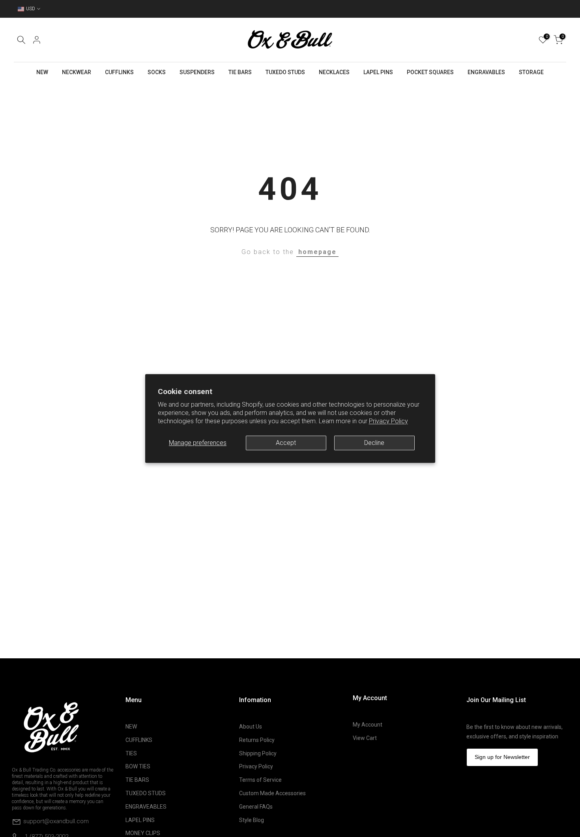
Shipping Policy (258, 753)
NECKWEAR (76, 72)
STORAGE (531, 72)
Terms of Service (260, 780)
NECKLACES (334, 72)
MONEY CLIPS (142, 833)
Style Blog (251, 820)
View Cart (365, 738)
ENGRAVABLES (486, 72)
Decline (374, 443)
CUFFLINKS (119, 72)
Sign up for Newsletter (502, 757)
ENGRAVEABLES (146, 806)
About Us (250, 726)
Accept (286, 443)
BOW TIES (137, 766)
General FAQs (256, 806)
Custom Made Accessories (272, 793)
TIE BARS (240, 72)
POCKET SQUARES (430, 72)
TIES (131, 753)
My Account (367, 724)
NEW (42, 72)
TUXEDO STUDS (285, 72)
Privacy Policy (388, 421)
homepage (317, 252)
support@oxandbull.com (56, 821)
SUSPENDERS (197, 72)
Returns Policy (257, 740)
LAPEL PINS (378, 72)
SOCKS (157, 72)
